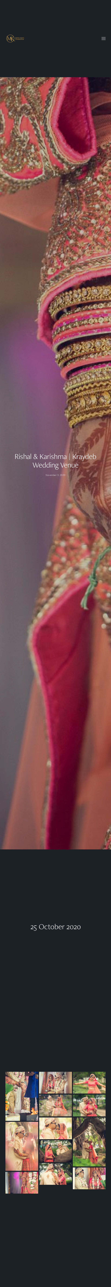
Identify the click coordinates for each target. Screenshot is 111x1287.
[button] (104, 38)
